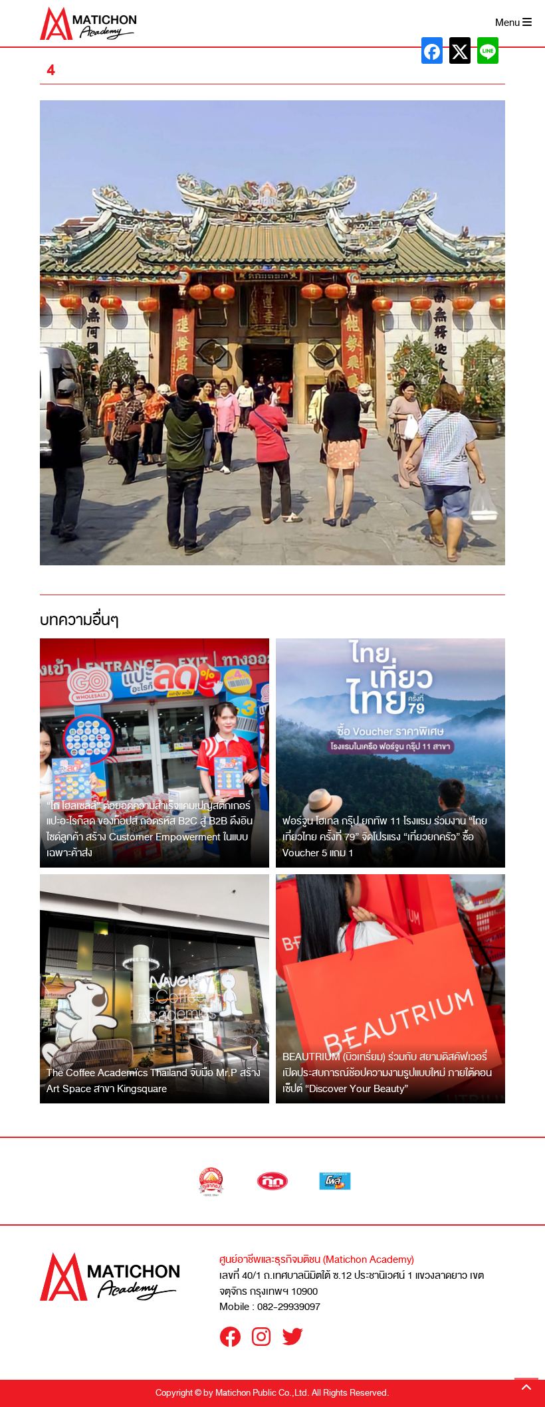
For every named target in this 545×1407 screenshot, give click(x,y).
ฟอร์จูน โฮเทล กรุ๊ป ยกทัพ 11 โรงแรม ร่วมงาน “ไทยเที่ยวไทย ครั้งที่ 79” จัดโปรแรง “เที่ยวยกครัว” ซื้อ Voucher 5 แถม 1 (384, 836)
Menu (508, 23)
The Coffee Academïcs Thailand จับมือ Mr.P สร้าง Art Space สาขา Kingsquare (154, 1081)
